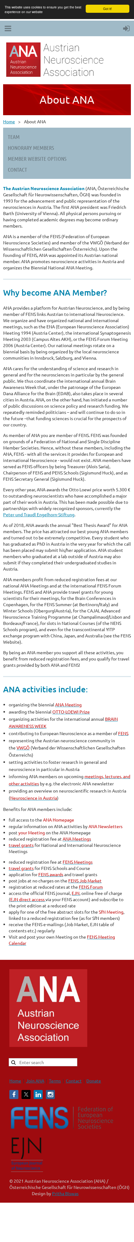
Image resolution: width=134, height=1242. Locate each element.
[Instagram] (50, 1094)
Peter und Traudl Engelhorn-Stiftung (38, 514)
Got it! (107, 8)
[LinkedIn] (38, 1094)
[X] (26, 1094)
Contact (74, 1080)
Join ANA (35, 1080)
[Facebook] (13, 1094)
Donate (93, 1080)
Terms (55, 1080)
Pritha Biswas (65, 1193)
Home (9, 121)
